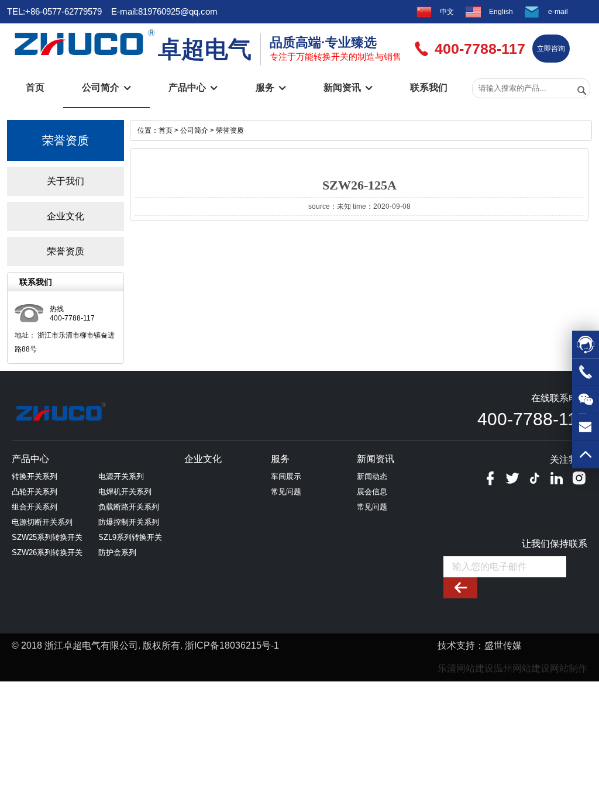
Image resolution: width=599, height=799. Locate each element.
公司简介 (106, 87)
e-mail (558, 12)
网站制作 (568, 668)
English (501, 12)
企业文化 (65, 216)
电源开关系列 (121, 476)
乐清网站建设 (466, 668)
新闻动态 (372, 476)
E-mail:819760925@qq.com (164, 11)
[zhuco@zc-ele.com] (585, 431)
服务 (271, 87)
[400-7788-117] (585, 376)
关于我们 (65, 181)
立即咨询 (551, 48)
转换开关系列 (34, 476)
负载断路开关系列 (128, 506)
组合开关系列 (34, 506)
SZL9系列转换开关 (130, 537)
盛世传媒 (503, 645)
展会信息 (372, 491)
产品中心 (193, 87)
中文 (447, 12)
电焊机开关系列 (125, 491)
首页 (35, 87)
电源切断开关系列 (42, 522)
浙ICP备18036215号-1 (232, 645)
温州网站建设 (522, 668)
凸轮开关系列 (34, 491)
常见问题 (286, 491)
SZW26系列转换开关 (47, 552)
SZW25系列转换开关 (47, 537)
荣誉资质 (65, 251)
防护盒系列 (117, 552)
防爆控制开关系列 (128, 522)
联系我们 (428, 87)
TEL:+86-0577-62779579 (54, 11)
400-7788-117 (532, 419)
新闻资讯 (348, 87)
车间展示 (286, 476)
